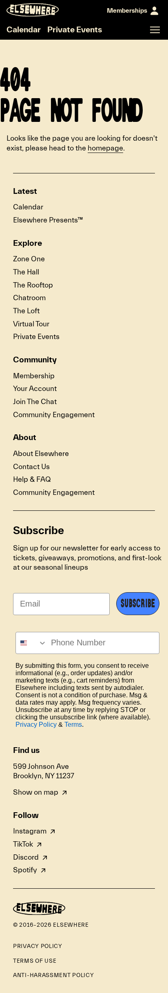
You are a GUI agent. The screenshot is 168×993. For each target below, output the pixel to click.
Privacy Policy (36, 724)
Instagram (29, 831)
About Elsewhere (41, 453)
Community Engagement (54, 415)
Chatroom (29, 298)
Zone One (29, 259)
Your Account (35, 388)
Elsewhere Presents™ (48, 220)
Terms (73, 724)
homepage (105, 148)
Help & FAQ (32, 479)
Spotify (25, 870)
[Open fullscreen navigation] (154, 30)
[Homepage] (33, 10)
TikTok (23, 844)
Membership (34, 376)
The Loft (26, 311)
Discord (26, 857)
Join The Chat (35, 402)
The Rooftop (33, 285)
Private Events (74, 29)
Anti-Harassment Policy (53, 975)
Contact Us (31, 467)
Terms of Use (34, 961)
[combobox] (31, 643)
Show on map (35, 792)
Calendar (24, 29)
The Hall (26, 272)
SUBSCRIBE (138, 604)
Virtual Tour (31, 324)
